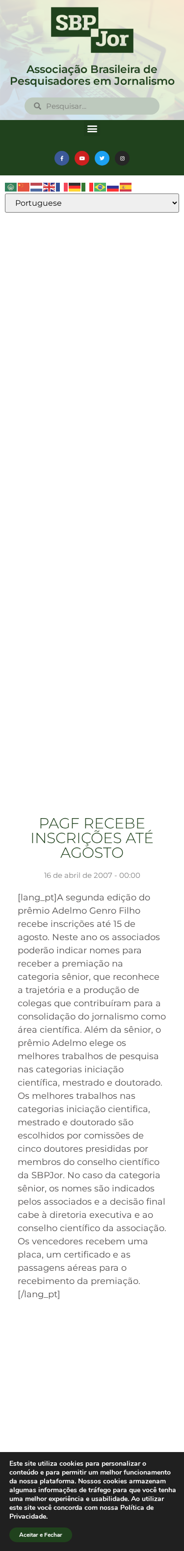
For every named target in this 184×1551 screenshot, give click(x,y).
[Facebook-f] (61, 158)
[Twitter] (102, 158)
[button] (92, 128)
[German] (75, 186)
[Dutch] (36, 186)
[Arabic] (11, 186)
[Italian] (87, 186)
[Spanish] (126, 186)
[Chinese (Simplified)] (24, 186)
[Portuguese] (100, 186)
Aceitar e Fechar (40, 1535)
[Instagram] (122, 158)
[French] (62, 186)
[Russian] (113, 186)
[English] (49, 186)
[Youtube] (82, 158)
